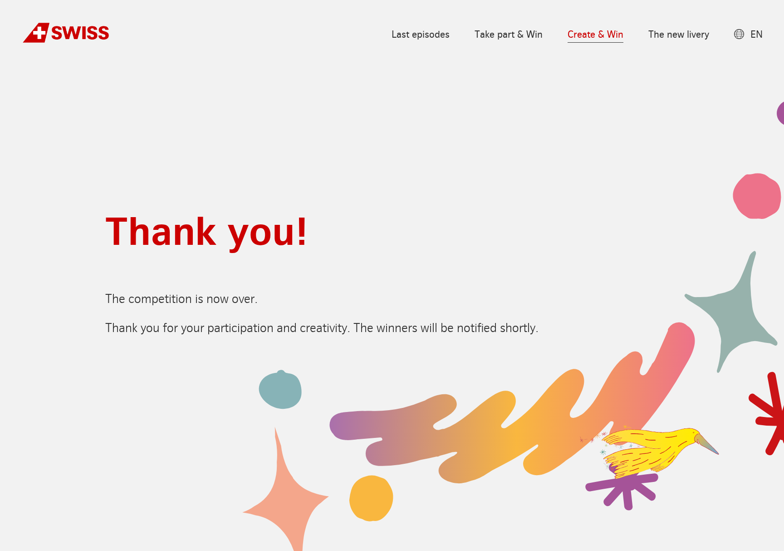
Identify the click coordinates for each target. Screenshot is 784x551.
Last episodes (421, 35)
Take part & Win (509, 35)
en (756, 35)
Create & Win (595, 35)
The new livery (678, 35)
